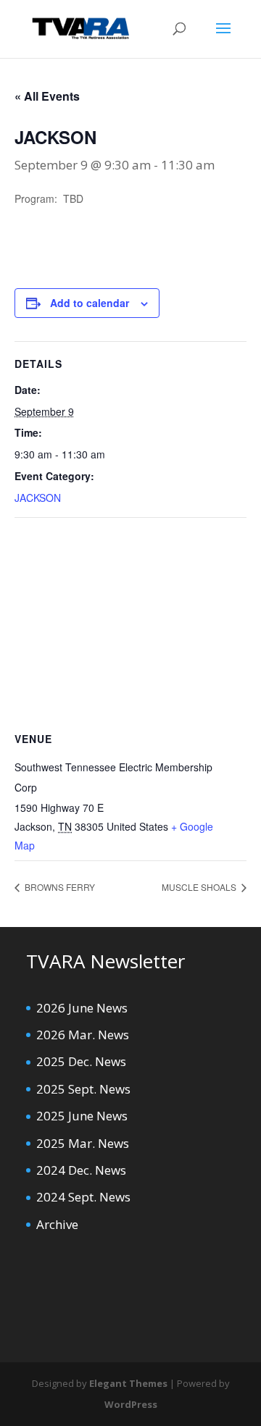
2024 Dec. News (81, 1170)
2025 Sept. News (83, 1089)
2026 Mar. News (82, 1034)
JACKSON (37, 497)
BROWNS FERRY (58, 887)
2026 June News (82, 1007)
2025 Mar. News (82, 1143)
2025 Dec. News (81, 1061)
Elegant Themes (128, 1383)
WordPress (130, 1404)
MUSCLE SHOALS (200, 887)
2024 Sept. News (83, 1196)
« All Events (47, 96)
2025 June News (82, 1115)
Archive (57, 1224)
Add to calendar (89, 302)
